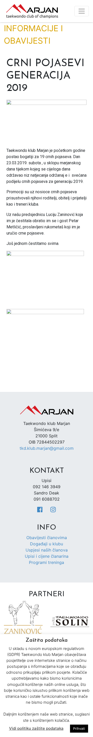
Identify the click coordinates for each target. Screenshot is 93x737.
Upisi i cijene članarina (46, 556)
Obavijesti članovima (46, 537)
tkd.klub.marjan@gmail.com (47, 448)
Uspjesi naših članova (47, 550)
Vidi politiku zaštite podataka (36, 728)
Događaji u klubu (46, 543)
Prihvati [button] (79, 728)
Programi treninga (46, 562)
